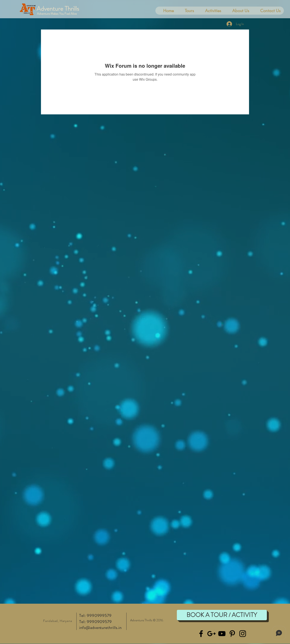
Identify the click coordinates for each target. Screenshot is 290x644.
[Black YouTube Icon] (221, 633)
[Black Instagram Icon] (242, 633)
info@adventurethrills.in (100, 627)
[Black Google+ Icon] (211, 633)
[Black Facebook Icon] (201, 633)
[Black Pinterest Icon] (232, 633)
